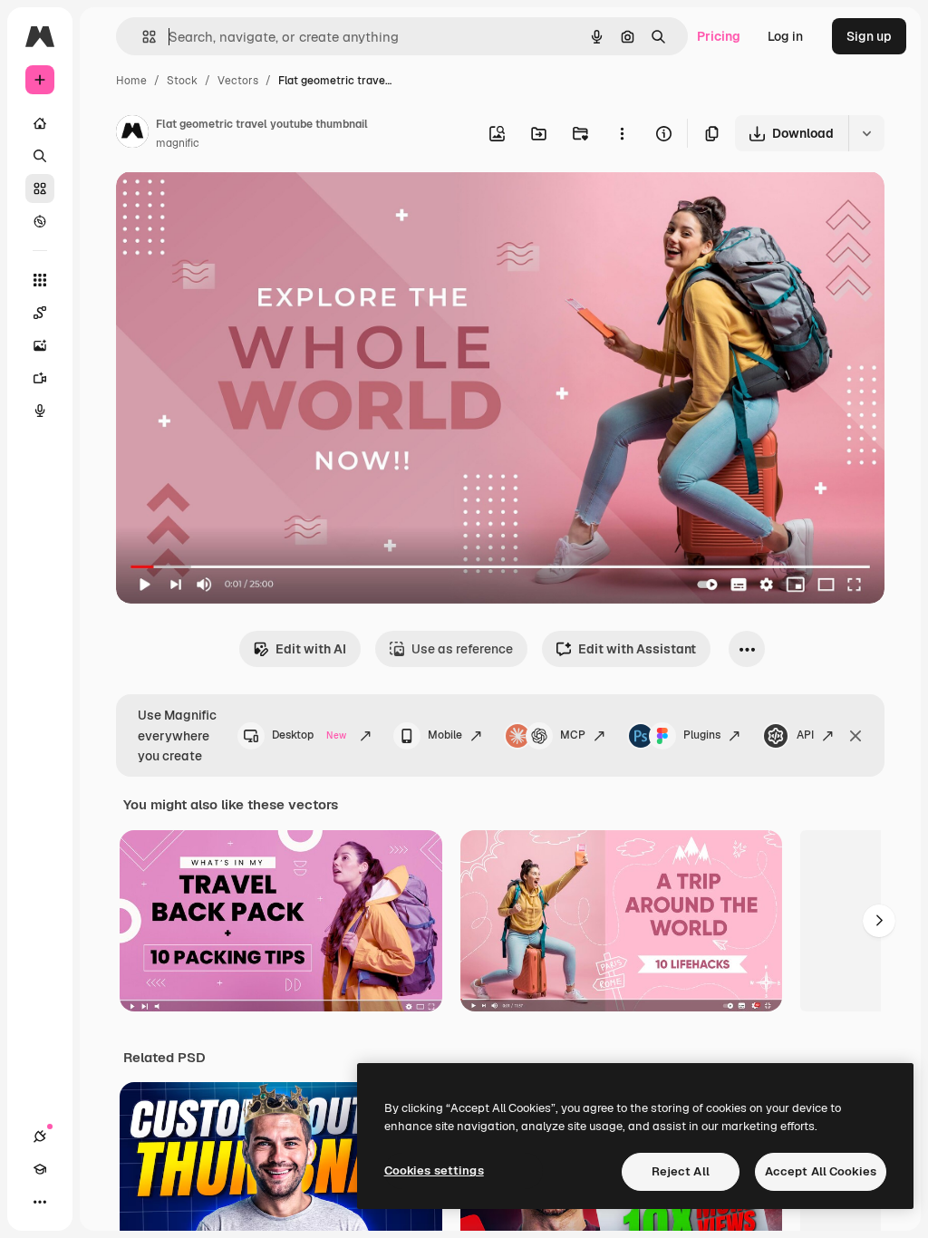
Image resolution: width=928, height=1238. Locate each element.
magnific (177, 143)
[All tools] (39, 280)
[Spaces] (39, 312)
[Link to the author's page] (132, 134)
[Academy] (39, 1169)
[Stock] (39, 188)
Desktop (309, 735)
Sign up (869, 36)
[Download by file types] (866, 133)
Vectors (238, 80)
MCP (572, 735)
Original (232, 206)
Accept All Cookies (820, 1171)
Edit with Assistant (637, 649)
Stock (182, 80)
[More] (39, 1201)
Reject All (681, 1171)
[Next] (879, 920)
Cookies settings (434, 1170)
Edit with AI (311, 649)
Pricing (718, 36)
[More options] (622, 133)
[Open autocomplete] (142, 37)
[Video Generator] (39, 377)
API (805, 735)
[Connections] (39, 1136)
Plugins (701, 735)
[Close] (855, 736)
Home (131, 80)
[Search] (39, 155)
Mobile (445, 735)
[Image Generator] (39, 345)
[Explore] (39, 221)
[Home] (39, 123)
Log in (785, 36)
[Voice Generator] (39, 410)
